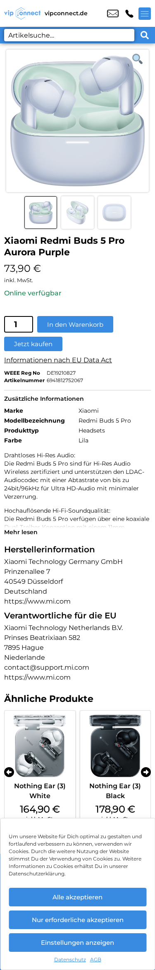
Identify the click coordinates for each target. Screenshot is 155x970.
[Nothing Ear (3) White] (40, 746)
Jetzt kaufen (33, 344)
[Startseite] (22, 13)
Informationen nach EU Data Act (58, 360)
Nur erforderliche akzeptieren (78, 920)
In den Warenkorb (75, 324)
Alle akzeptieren (77, 897)
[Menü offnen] (144, 13)
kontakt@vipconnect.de (113, 14)
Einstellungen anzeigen (77, 942)
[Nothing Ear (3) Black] (115, 746)
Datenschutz (70, 959)
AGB (95, 959)
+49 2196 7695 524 (129, 14)
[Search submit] (144, 35)
